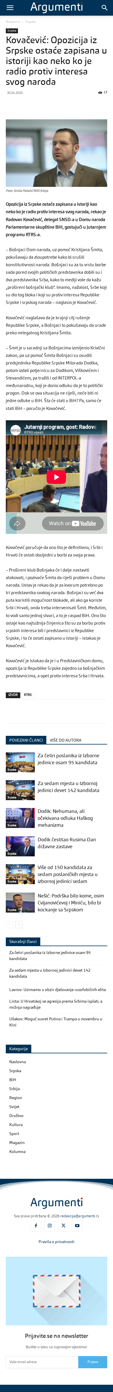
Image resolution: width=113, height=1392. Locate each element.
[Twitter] (25, 106)
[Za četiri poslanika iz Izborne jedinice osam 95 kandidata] (20, 762)
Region (15, 1098)
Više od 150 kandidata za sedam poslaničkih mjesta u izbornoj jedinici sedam (68, 874)
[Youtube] (77, 1226)
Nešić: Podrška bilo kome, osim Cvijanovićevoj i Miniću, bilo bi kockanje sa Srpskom (71, 903)
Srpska (30, 22)
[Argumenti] (56, 1203)
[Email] (91, 106)
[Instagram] (49, 1226)
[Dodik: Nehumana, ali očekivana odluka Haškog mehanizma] (20, 818)
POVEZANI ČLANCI (26, 740)
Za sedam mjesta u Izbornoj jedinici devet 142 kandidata (49, 973)
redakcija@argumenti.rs (79, 1216)
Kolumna (17, 1152)
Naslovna (13, 22)
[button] (10, 8)
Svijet (14, 1107)
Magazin (17, 1143)
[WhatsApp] (51, 106)
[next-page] (18, 924)
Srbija (14, 1089)
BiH (12, 1080)
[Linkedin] (78, 106)
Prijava (93, 1362)
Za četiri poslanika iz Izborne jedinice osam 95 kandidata (50, 956)
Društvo (16, 1116)
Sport (14, 1134)
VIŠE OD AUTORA (65, 740)
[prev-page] (9, 924)
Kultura (16, 1125)
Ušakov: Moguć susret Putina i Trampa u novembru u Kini (55, 1022)
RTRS (28, 695)
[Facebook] (11, 106)
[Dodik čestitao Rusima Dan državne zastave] (20, 846)
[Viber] (38, 106)
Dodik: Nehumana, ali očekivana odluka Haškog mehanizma (65, 818)
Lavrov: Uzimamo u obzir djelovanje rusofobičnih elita (57, 990)
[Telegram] (65, 106)
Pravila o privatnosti (56, 1242)
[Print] (105, 106)
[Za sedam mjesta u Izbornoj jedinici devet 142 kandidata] (20, 790)
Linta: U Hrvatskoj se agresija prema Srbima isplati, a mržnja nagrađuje (55, 1004)
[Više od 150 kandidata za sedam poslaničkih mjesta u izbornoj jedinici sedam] (20, 874)
